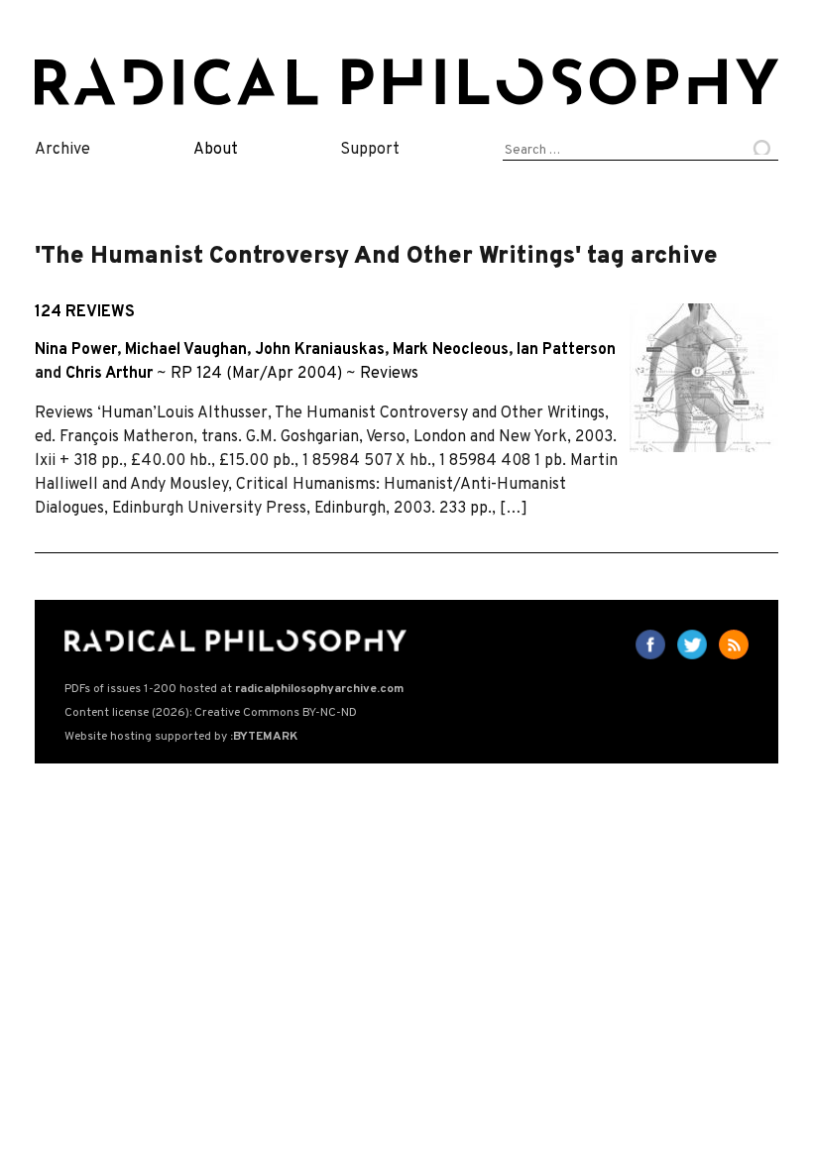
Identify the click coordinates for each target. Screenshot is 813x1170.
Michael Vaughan (186, 350)
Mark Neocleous (451, 350)
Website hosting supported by (180, 737)
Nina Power (76, 350)
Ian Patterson (566, 350)
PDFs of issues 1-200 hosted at (234, 689)
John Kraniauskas (320, 350)
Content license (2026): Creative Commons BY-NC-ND (210, 713)
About (215, 150)
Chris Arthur (109, 374)
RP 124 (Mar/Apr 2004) (256, 374)
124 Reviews (85, 312)
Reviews (389, 374)
